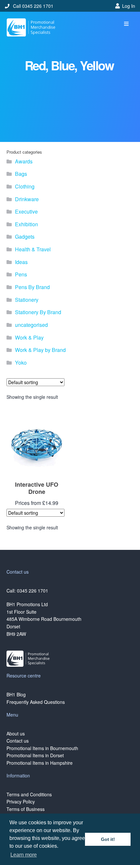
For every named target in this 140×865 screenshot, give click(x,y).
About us (16, 733)
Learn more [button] (23, 855)
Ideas (21, 262)
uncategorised (31, 324)
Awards (24, 161)
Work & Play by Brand (40, 350)
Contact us (18, 740)
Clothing (25, 186)
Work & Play (29, 337)
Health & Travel (33, 249)
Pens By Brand (32, 287)
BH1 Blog (16, 694)
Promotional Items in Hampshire (40, 763)
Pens (21, 274)
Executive (26, 211)
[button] (126, 24)
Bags (21, 173)
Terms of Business (26, 809)
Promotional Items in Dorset (35, 755)
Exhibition (26, 224)
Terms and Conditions (29, 794)
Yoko (21, 362)
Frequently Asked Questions (36, 702)
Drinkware (27, 199)
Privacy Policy (21, 801)
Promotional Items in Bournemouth (42, 748)
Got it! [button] (108, 839)
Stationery (26, 299)
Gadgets (25, 236)
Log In (128, 6)
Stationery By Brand (38, 312)
